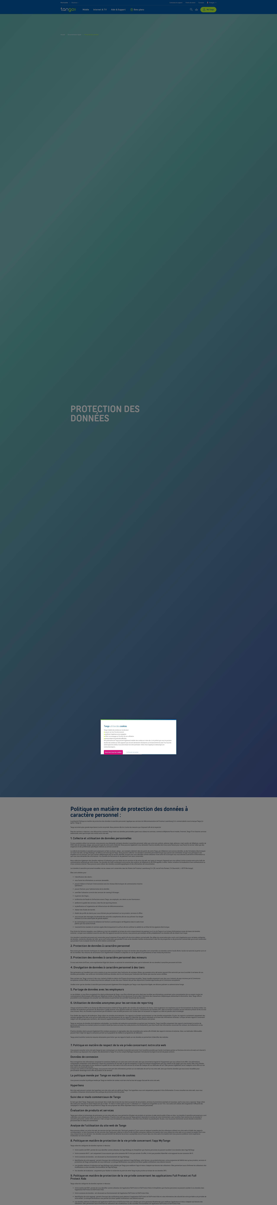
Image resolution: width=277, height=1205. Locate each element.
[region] (138, 736)
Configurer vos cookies (132, 752)
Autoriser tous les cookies (113, 752)
